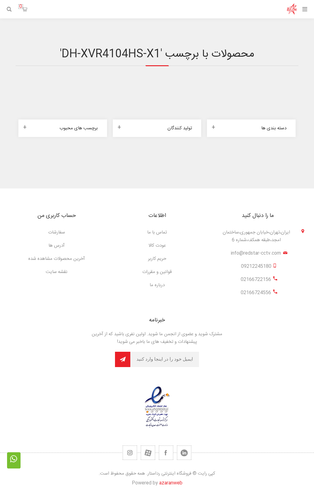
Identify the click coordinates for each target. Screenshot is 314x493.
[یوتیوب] (148, 453)
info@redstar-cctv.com (256, 253)
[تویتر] (184, 453)
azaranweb (170, 483)
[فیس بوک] (166, 453)
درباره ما (157, 285)
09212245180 (256, 266)
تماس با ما (157, 232)
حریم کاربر (157, 259)
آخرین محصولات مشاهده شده (56, 259)
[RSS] (130, 453)
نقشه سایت (56, 272)
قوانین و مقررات (157, 272)
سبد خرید (20, 6)
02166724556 (256, 293)
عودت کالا (157, 245)
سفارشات (56, 232)
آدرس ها (56, 245)
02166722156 (256, 279)
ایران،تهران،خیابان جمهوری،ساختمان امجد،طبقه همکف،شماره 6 (256, 236)
